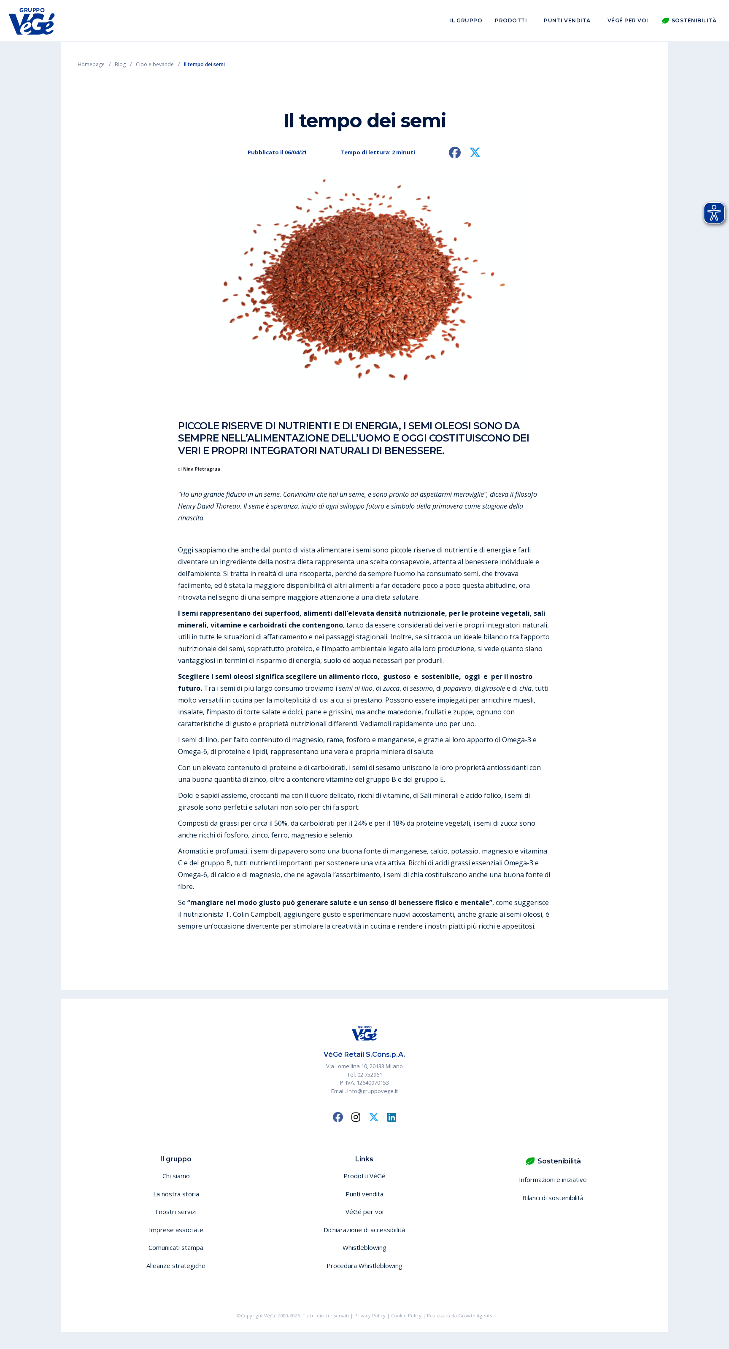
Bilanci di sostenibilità (552, 1197)
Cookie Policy (406, 1315)
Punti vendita (567, 20)
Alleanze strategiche (175, 1265)
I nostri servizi (176, 1211)
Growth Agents (475, 1315)
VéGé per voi (628, 20)
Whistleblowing (364, 1247)
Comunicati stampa (175, 1247)
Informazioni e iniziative (553, 1179)
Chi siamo (176, 1175)
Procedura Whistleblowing (364, 1265)
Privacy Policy (370, 1315)
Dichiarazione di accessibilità (364, 1229)
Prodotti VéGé (364, 1175)
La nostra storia (176, 1194)
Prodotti (511, 20)
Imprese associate (176, 1229)
